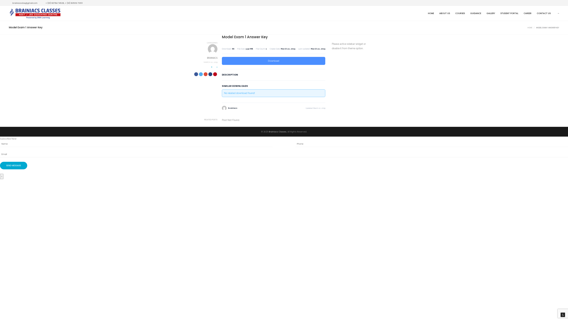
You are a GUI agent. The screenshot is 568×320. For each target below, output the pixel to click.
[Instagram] (557, 3)
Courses (460, 13)
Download (273, 61)
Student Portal (509, 13)
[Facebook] (552, 3)
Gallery (490, 13)
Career (527, 13)
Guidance (475, 13)
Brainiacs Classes (277, 131)
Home (431, 13)
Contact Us (544, 13)
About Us (444, 13)
